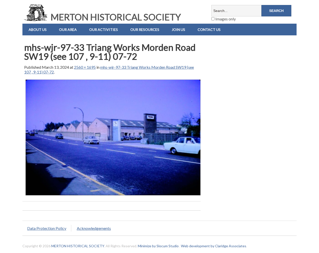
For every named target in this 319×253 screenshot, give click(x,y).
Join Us (178, 29)
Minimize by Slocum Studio (158, 246)
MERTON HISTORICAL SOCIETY (115, 16)
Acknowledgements (94, 228)
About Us (38, 29)
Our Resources (144, 29)
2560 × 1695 (85, 67)
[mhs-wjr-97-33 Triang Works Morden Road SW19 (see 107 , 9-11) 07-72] (113, 195)
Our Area (68, 29)
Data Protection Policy (46, 228)
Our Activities (103, 29)
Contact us (209, 29)
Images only (225, 18)
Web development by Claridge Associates (213, 246)
